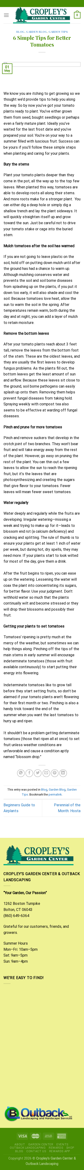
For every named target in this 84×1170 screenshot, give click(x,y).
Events (62, 1144)
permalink (55, 794)
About (19, 1144)
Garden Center (40, 1144)
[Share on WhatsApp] (21, 773)
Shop (70, 1147)
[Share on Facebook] (29, 773)
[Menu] (6, 15)
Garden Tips (58, 31)
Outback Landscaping (28, 1147)
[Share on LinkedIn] (63, 773)
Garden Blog (36, 31)
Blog (20, 31)
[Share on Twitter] (38, 773)
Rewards (56, 1147)
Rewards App (59, 1151)
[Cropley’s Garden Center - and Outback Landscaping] (41, 15)
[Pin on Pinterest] (55, 773)
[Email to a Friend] (46, 773)
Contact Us (36, 1151)
